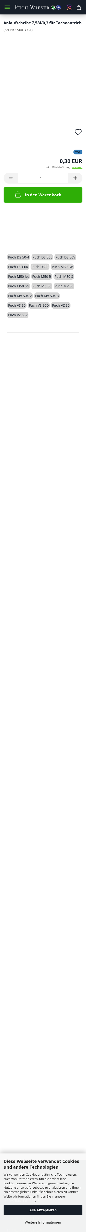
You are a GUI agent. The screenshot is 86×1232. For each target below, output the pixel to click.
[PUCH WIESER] (43, 7)
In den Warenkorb (43, 195)
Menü (7, 7)
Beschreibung (25, 240)
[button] (11, 178)
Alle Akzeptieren (43, 1210)
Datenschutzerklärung (19, 1201)
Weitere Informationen (43, 1222)
